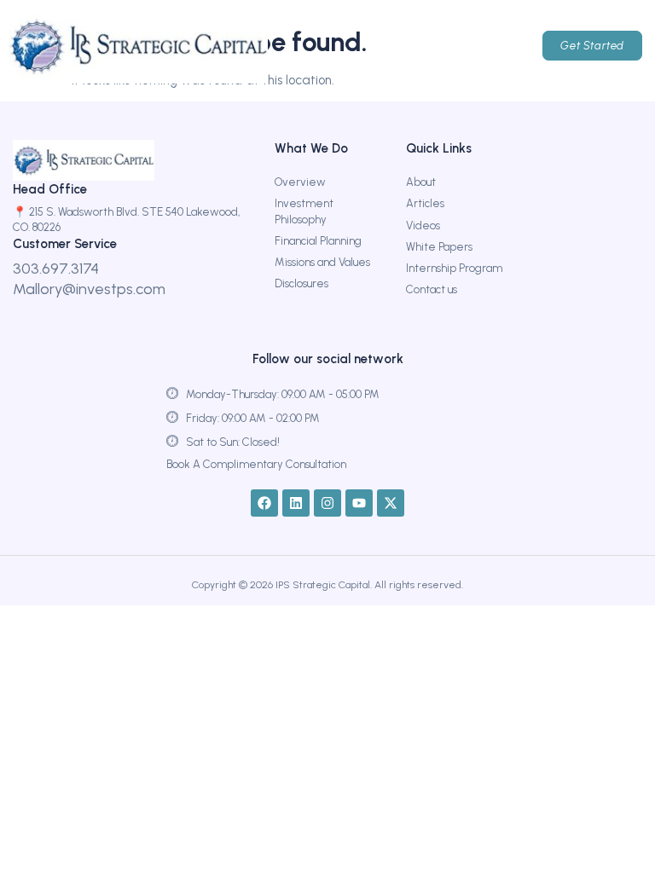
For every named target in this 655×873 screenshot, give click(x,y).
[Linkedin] (296, 503)
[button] (444, 46)
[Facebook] (264, 503)
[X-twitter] (390, 503)
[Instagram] (327, 503)
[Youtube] (359, 503)
